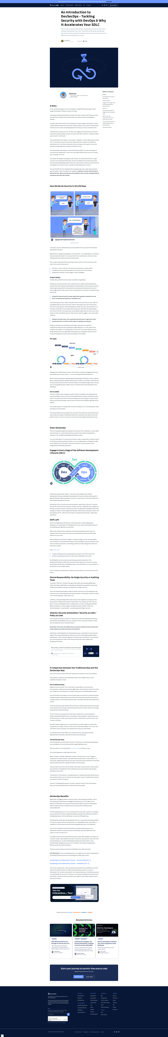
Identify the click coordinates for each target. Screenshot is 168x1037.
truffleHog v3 (80, 1010)
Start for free (78, 976)
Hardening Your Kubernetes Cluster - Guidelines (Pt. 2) (69, 863)
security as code (75, 748)
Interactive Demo (69, 5)
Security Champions (94, 1014)
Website (62, 5)
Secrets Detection (81, 995)
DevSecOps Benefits (107, 127)
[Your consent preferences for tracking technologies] (2, 1036)
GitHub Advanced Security (82, 1005)
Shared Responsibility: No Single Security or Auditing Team (108, 112)
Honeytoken (80, 998)
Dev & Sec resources (104, 1000)
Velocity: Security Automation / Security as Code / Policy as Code (108, 117)
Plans (102, 1012)
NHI (84, 5)
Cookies (102, 1031)
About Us (114, 995)
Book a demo (113, 5)
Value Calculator (104, 1014)
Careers (114, 1000)
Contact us (115, 1002)
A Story (104, 94)
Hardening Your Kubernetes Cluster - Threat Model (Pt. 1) (70, 860)
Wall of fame (115, 998)
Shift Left (105, 108)
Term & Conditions (78, 1031)
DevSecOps (63, 9)
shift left (56, 550)
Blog (102, 995)
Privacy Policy (86, 1031)
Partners (114, 1007)
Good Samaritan (93, 1002)
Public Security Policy (94, 1031)
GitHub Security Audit (105, 1007)
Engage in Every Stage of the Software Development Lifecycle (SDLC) (109, 104)
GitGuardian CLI (93, 995)
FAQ (113, 1004)
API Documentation (93, 1000)
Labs (91, 1004)
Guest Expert (67, 40)
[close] (166, 2)
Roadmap (92, 1009)
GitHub (91, 1007)
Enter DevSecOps (106, 100)
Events (102, 1004)
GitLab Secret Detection (82, 1007)
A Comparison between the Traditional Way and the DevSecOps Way (109, 123)
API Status (92, 1011)
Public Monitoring (81, 1000)
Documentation (93, 998)
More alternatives (81, 1012)
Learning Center (78, 5)
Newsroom (115, 1009)
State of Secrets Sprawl (105, 1002)
